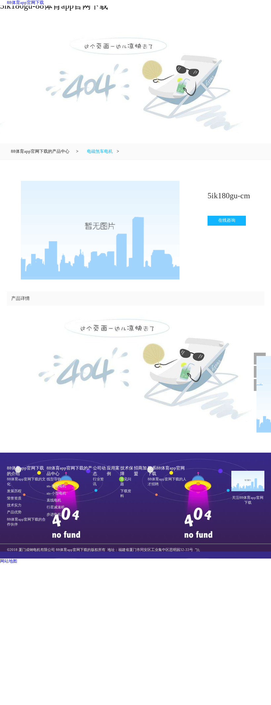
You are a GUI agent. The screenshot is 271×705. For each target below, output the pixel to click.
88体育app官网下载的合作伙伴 (26, 521)
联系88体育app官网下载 (166, 471)
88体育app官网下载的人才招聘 (167, 481)
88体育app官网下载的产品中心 (40, 151)
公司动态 (99, 471)
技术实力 (14, 505)
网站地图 (8, 561)
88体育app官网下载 (25, 2)
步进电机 (54, 514)
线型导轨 (54, 479)
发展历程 (14, 491)
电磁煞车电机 (100, 151)
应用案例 (113, 471)
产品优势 (14, 512)
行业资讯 (98, 481)
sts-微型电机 (56, 486)
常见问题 (125, 481)
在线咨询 (226, 220)
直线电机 (54, 500)
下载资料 (125, 493)
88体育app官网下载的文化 (26, 481)
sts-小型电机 (56, 493)
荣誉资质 (14, 498)
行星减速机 (56, 507)
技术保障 (126, 471)
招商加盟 (140, 471)
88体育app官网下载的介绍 (25, 471)
